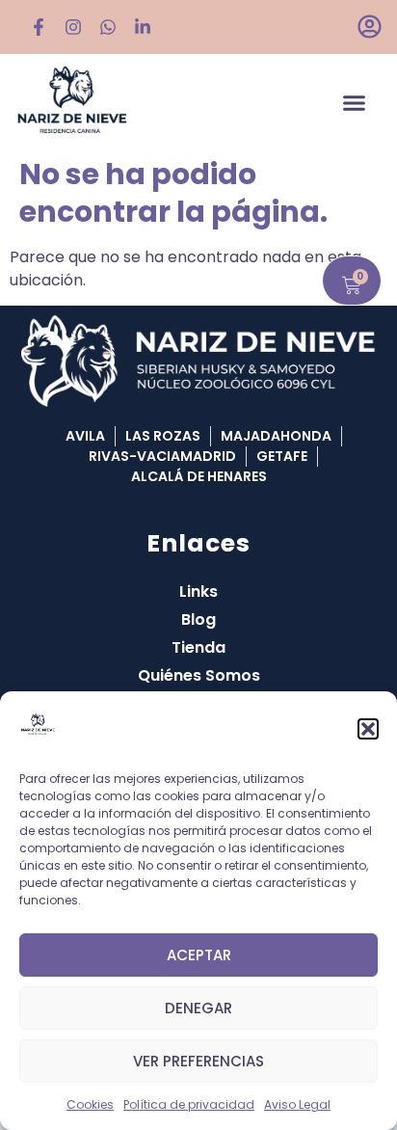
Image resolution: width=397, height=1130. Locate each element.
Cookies (90, 1104)
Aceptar (199, 955)
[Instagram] (73, 27)
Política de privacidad (188, 1104)
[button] (368, 729)
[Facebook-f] (38, 27)
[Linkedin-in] (142, 27)
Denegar (198, 1008)
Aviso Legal (297, 1104)
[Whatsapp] (108, 27)
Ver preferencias (198, 1061)
